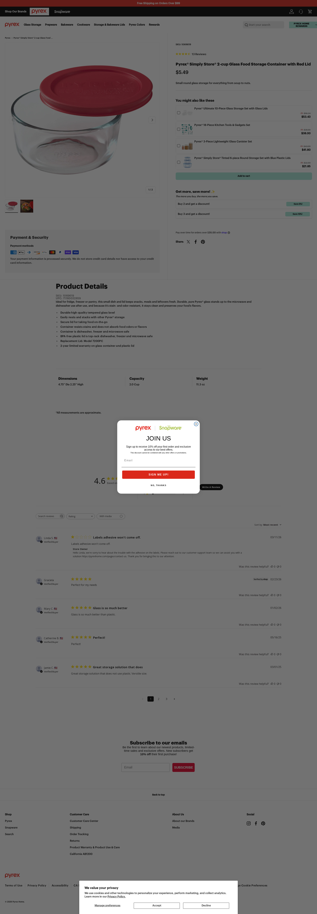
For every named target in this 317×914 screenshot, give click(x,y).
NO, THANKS (158, 485)
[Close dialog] (196, 424)
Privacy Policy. (116, 896)
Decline (206, 905)
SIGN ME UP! (159, 474)
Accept (156, 905)
